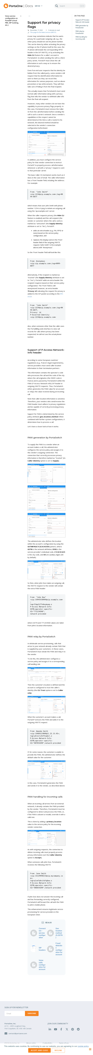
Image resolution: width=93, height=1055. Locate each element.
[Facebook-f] (61, 1029)
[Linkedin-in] (50, 1029)
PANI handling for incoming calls (81, 38)
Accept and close (39, 1050)
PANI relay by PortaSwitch (80, 32)
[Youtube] (55, 1029)
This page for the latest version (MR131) (43, 32)
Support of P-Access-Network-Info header (83, 21)
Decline (58, 1050)
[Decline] (90, 1049)
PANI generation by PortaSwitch (82, 27)
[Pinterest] (72, 1029)
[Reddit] (78, 1029)
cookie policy (83, 1046)
